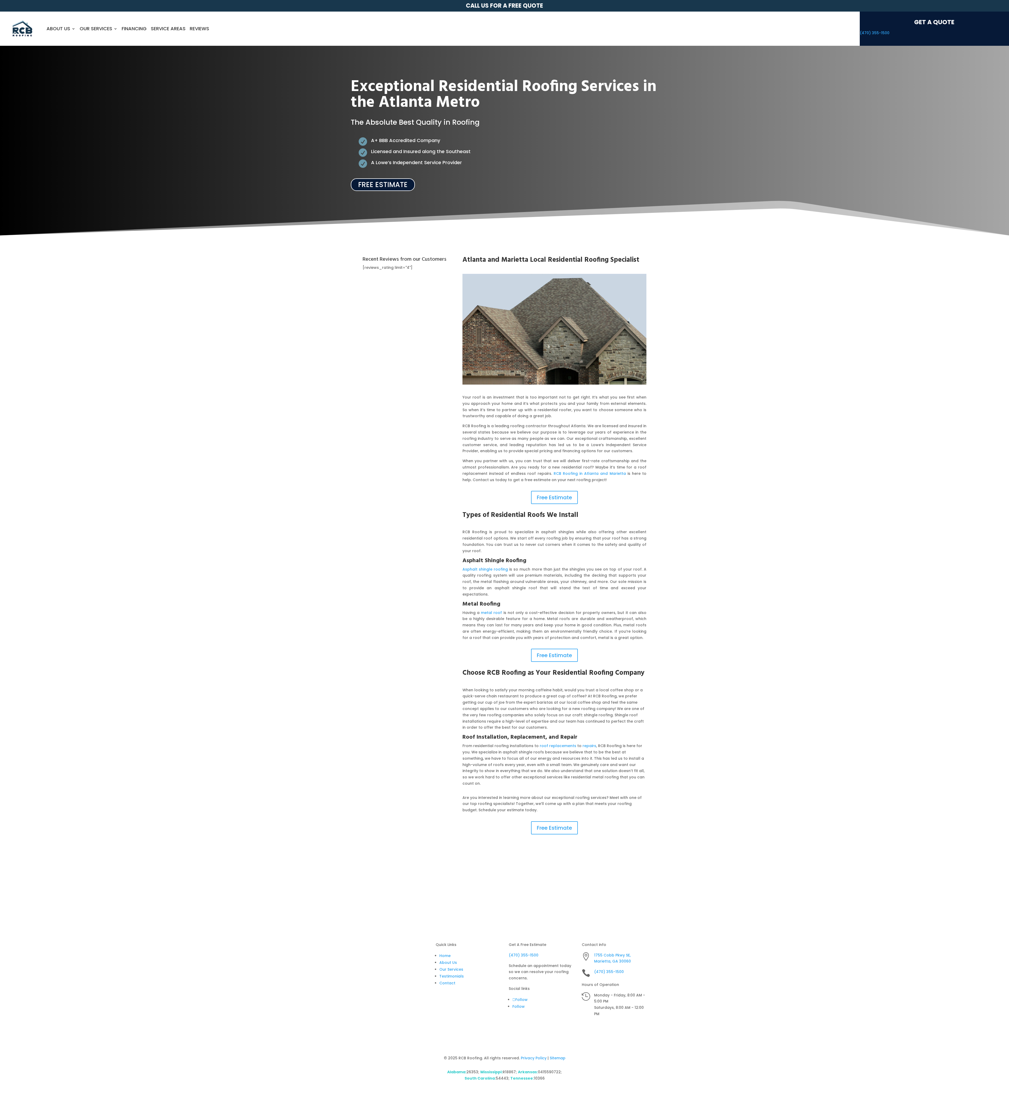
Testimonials (451, 976)
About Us (448, 962)
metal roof (491, 612)
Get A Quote (934, 22)
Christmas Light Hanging (508, 883)
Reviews (199, 28)
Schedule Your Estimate (610, 883)
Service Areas (168, 28)
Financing (134, 28)
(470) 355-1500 (874, 33)
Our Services (96, 28)
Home (445, 955)
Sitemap (557, 1058)
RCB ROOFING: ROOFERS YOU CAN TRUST (398, 888)
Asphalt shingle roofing (485, 569)
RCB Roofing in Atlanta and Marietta (590, 473)
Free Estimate (383, 184)
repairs (589, 745)
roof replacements (558, 745)
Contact (447, 983)
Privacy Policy (534, 1058)
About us (58, 28)
